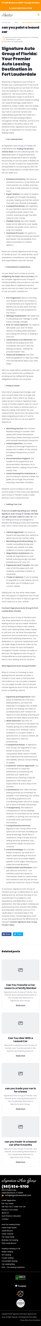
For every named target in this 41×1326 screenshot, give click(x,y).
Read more (20, 1005)
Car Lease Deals (8, 1237)
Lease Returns (7, 1231)
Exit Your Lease (7, 1203)
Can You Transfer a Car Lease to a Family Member (20, 986)
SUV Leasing (6, 1255)
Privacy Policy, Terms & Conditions (30, 1320)
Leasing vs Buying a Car (11, 1248)
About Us (5, 1213)
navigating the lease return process (18, 276)
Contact (5, 1219)
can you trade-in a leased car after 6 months (21, 1143)
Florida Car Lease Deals (13, 41)
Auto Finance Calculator (11, 1216)
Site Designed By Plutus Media (28, 1317)
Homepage (6, 22)
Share (7, 934)
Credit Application (9, 1200)
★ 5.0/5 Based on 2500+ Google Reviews (21, 2)
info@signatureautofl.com (18, 1195)
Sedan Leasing (7, 1252)
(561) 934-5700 (15, 1186)
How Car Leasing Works (11, 1224)
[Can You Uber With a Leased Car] (20, 1023)
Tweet (19, 934)
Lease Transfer (7, 1234)
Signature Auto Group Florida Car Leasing (21, 37)
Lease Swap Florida (9, 1227)
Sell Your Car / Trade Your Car (14, 1206)
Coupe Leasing (7, 1258)
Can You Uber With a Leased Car (20, 1040)
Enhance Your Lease (10, 1210)
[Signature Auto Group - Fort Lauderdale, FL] (7, 15)
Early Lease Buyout (9, 1243)
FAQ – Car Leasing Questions (13, 1267)
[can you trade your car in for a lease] (20, 1073)
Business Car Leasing (10, 1240)
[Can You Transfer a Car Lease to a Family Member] (20, 970)
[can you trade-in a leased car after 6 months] (20, 1126)
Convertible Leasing (9, 1261)
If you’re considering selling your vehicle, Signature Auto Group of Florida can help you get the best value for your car (20, 513)
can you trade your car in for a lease (20, 1090)
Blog (16, 22)
